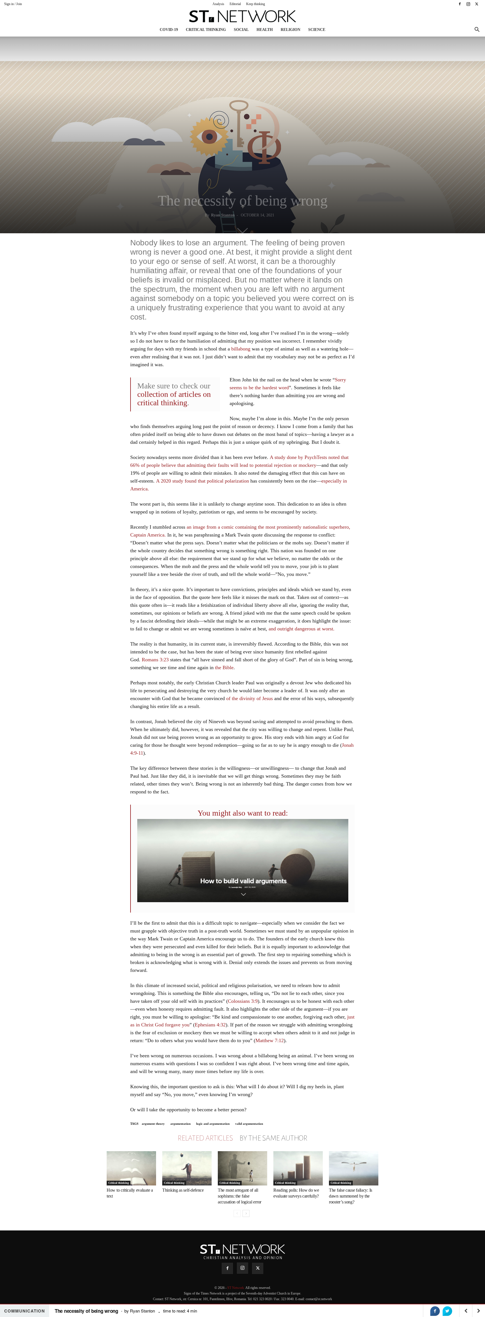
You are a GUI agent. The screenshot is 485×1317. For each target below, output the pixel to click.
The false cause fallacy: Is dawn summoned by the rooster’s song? (350, 1196)
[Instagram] (468, 4)
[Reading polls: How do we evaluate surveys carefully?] (298, 1168)
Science (316, 30)
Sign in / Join (13, 4)
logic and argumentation (213, 1123)
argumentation (180, 1123)
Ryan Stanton (223, 215)
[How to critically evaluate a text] (131, 1168)
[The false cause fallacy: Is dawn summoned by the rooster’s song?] (353, 1168)
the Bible (224, 667)
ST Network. (236, 1288)
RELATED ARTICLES (205, 1138)
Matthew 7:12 (269, 1040)
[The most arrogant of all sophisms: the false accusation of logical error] (242, 1168)
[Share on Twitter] (447, 1311)
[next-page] (246, 1213)
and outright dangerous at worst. (302, 629)
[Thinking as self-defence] (187, 1168)
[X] (476, 4)
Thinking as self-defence (183, 1190)
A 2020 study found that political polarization (202, 481)
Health (265, 30)
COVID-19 (169, 30)
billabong (240, 349)
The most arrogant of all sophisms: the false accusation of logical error (239, 1196)
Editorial (235, 4)
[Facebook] (460, 4)
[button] (477, 30)
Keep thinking (255, 4)
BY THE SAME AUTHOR (273, 1138)
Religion (290, 30)
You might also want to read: (243, 813)
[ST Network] (242, 16)
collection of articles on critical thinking (174, 398)
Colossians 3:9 (243, 1001)
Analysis (218, 4)
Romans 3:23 (155, 659)
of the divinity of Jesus (249, 698)
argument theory (153, 1123)
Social (241, 30)
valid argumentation (249, 1123)
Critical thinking (206, 30)
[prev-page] (237, 1213)
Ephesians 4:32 (210, 1025)
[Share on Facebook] (435, 1311)
